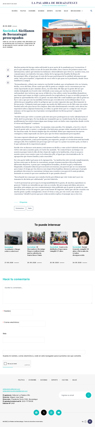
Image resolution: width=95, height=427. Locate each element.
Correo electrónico (11, 322)
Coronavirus (20, 208)
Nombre (7, 311)
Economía (32, 11)
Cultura (58, 11)
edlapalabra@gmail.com (11, 389)
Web (4, 334)
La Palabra (54, 3)
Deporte (50, 11)
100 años (14, 11)
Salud (66, 11)
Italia (30, 208)
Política (23, 11)
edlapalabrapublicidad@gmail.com (15, 391)
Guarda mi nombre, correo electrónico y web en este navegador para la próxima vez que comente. (42, 356)
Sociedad (41, 11)
